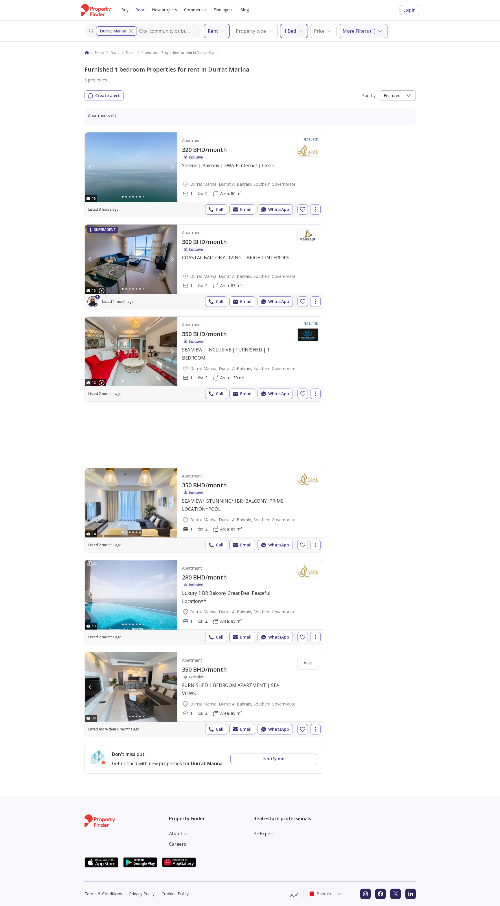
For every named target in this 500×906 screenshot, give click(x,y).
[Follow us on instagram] (365, 894)
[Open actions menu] (315, 209)
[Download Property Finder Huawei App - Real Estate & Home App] (179, 862)
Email (245, 209)
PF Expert (263, 833)
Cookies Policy (175, 893)
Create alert (107, 95)
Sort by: (369, 95)
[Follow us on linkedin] (410, 894)
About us (179, 833)
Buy (124, 9)
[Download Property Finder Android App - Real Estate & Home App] (140, 862)
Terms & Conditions (103, 893)
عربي (293, 894)
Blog (244, 9)
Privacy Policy (142, 893)
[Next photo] (172, 167)
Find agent (223, 9)
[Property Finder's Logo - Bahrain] (96, 10)
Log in (409, 10)
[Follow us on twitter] (395, 894)
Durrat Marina (113, 31)
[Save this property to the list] (302, 209)
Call (219, 209)
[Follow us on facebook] (380, 894)
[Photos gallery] (131, 167)
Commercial (195, 9)
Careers (177, 844)
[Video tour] (101, 290)
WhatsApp (278, 209)
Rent (140, 9)
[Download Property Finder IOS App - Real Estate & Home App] (101, 862)
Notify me (273, 758)
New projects (164, 9)
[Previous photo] (90, 167)
